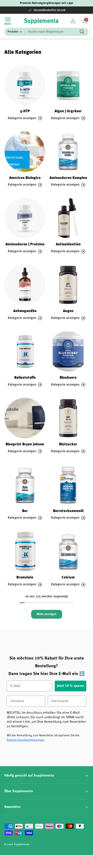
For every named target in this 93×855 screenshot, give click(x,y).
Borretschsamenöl (68, 511)
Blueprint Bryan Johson (25, 444)
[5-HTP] (25, 85)
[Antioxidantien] (68, 218)
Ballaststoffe (25, 378)
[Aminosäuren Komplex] (68, 151)
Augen (68, 311)
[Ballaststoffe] (25, 351)
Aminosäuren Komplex (68, 178)
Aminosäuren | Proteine (25, 244)
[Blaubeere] (68, 351)
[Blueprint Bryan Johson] (25, 418)
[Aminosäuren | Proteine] (25, 218)
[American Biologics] (25, 151)
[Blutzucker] (68, 418)
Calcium (68, 577)
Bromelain (24, 577)
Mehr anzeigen (46, 614)
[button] (85, 21)
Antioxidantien (68, 244)
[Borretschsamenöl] (68, 484)
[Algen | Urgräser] (68, 85)
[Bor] (25, 484)
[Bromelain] (25, 551)
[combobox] (46, 32)
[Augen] (68, 284)
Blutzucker (68, 444)
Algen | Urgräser (68, 111)
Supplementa (21, 844)
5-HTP (25, 111)
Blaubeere (68, 378)
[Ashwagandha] (25, 284)
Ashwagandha (25, 311)
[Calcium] (68, 551)
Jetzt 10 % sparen (70, 686)
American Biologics (25, 178)
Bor (25, 511)
